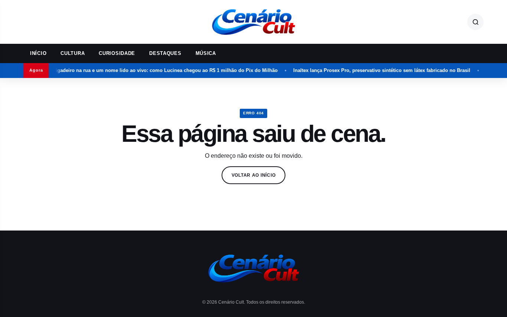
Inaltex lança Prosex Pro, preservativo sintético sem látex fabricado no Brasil (376, 70)
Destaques (165, 53)
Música (206, 53)
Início (38, 53)
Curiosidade (117, 53)
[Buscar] (475, 22)
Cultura (72, 53)
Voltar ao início (254, 175)
